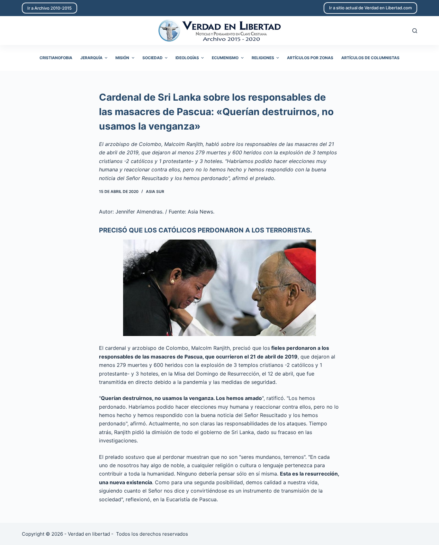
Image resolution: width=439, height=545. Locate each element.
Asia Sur (155, 191)
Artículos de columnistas (370, 57)
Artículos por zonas (310, 57)
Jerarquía (91, 57)
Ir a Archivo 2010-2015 (49, 8)
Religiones (263, 57)
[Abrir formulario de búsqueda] (414, 30)
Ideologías (187, 57)
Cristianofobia (56, 57)
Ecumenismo (225, 57)
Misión (122, 57)
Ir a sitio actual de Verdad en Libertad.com (370, 7)
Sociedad (152, 57)
